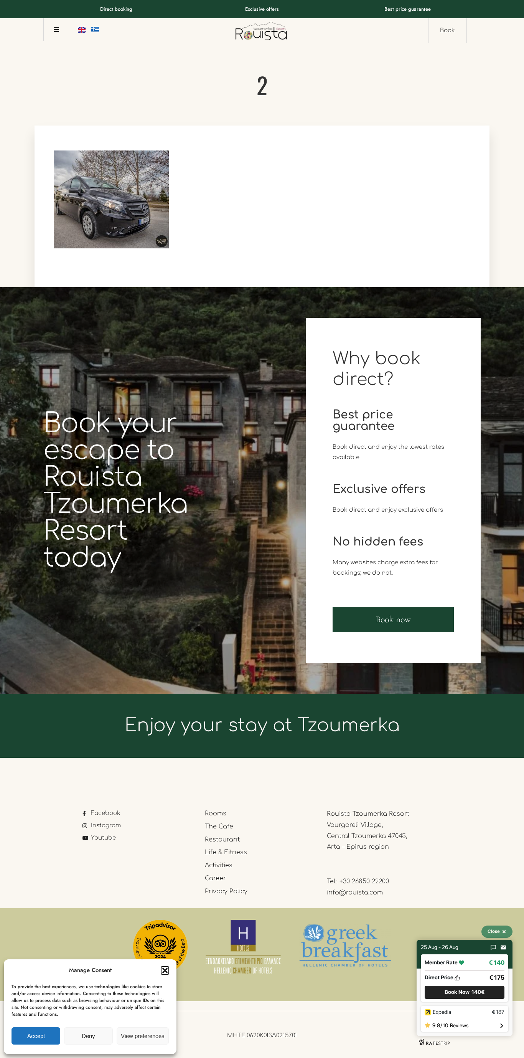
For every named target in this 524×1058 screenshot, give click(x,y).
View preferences (143, 1036)
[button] (165, 970)
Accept (36, 1036)
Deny (88, 1036)
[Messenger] (493, 947)
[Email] (503, 947)
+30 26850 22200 (364, 881)
